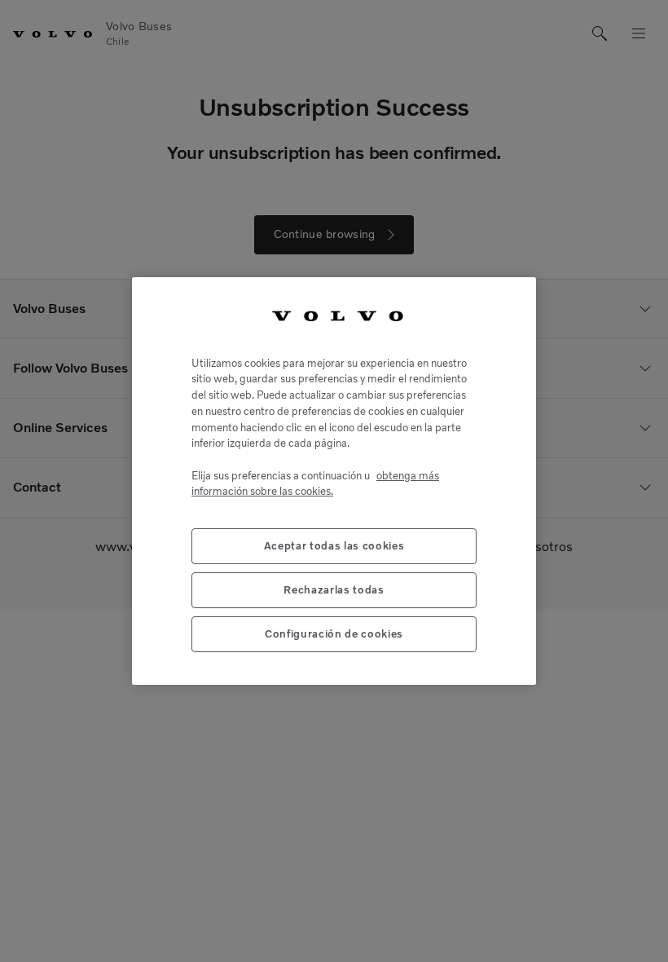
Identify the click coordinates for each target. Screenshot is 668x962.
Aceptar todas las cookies (334, 546)
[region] (334, 481)
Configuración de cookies (334, 634)
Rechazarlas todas (333, 590)
